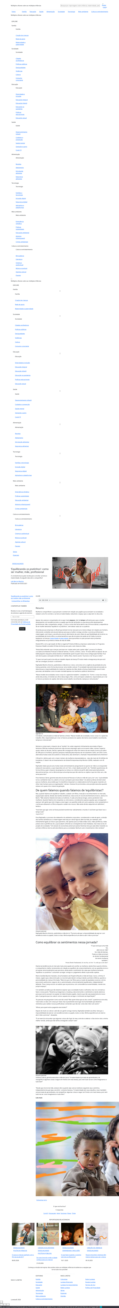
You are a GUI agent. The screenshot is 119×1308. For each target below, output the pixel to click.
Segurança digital (21, 202)
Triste (74, 1213)
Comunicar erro (41, 1200)
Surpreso (64, 1213)
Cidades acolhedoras (20, 60)
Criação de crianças (22, 35)
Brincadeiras (20, 256)
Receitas (18, 164)
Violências (19, 71)
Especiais (16, 555)
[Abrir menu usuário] (105, 5)
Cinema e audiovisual (19, 264)
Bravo (69, 1213)
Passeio (18, 275)
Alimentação (51, 12)
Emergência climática (20, 223)
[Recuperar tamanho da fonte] (5, 1304)
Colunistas (64, 1279)
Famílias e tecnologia (19, 194)
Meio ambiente (83, 12)
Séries (15, 552)
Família (24, 12)
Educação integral (22, 100)
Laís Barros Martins (17, 581)
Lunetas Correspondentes (69, 1285)
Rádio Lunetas (65, 1288)
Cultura (18, 75)
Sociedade (61, 12)
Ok (101, 1307)
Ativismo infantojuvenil (20, 237)
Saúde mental (20, 143)
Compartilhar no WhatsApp (21, 601)
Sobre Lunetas (90, 1279)
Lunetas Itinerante (67, 1282)
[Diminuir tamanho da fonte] (1, 1304)
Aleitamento (20, 168)
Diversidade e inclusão (20, 95)
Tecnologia (71, 12)
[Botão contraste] (1, 1302)
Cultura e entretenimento (99, 12)
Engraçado (52, 1213)
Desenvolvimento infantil (21, 133)
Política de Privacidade (92, 1288)
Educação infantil (21, 103)
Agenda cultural (21, 272)
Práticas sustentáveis (20, 228)
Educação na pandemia (20, 108)
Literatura (19, 259)
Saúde (41, 12)
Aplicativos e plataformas (20, 206)
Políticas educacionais (20, 113)
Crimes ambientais (22, 242)
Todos (14, 12)
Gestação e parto (21, 147)
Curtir (45, 1213)
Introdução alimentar (19, 172)
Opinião (63, 1296)
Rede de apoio (20, 39)
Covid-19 (18, 150)
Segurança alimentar (19, 178)
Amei (58, 1213)
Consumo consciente (19, 79)
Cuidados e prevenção (19, 139)
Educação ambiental (22, 233)
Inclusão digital (21, 198)
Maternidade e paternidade (20, 43)
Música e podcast (21, 268)
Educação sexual (21, 118)
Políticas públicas (21, 64)
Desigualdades (21, 68)
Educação (33, 12)
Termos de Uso (90, 1285)
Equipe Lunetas (90, 1282)
